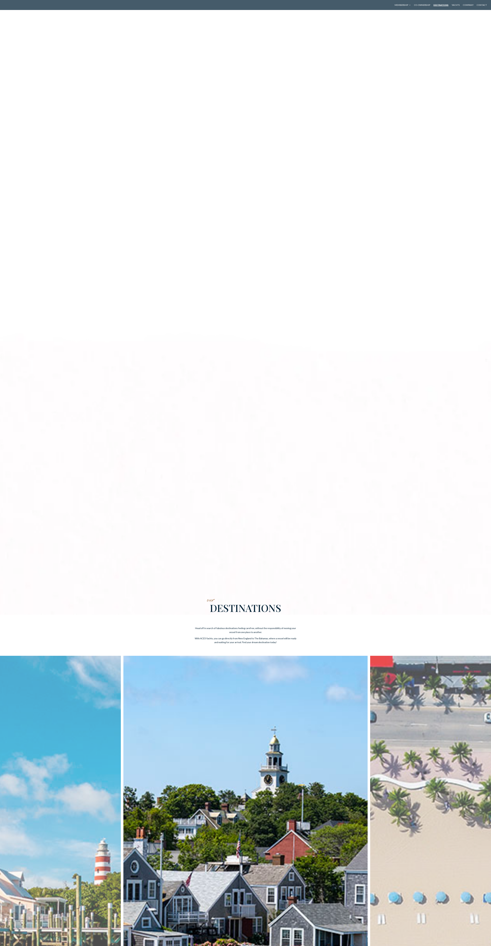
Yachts (456, 5)
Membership (401, 5)
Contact (482, 5)
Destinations (440, 5)
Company (468, 5)
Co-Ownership (422, 5)
